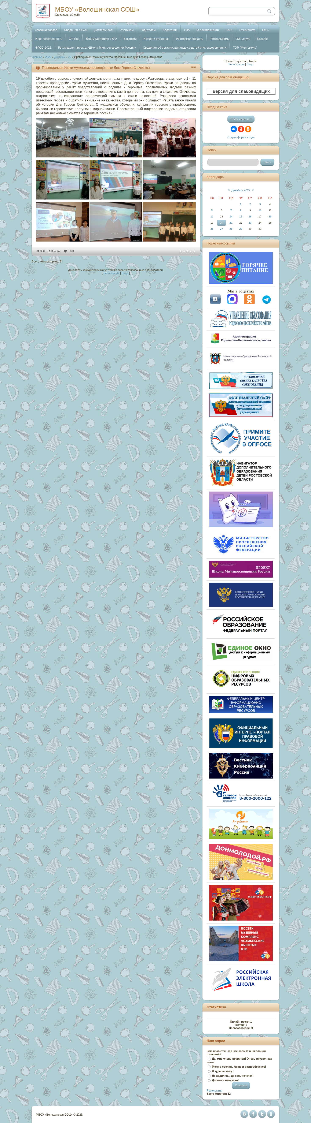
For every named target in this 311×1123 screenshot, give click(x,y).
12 (212, 216)
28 (231, 228)
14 (231, 216)
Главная (37, 57)
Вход (125, 273)
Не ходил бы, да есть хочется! (232, 1075)
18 (270, 216)
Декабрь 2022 (240, 190)
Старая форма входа (241, 137)
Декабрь (59, 57)
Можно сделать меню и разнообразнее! (239, 1066)
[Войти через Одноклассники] (248, 129)
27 (221, 228)
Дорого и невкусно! (225, 1080)
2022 (48, 57)
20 (69, 57)
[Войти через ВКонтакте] (234, 129)
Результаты (214, 1090)
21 (231, 222)
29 (240, 228)
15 (240, 216)
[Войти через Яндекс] (241, 129)
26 (212, 228)
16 (250, 216)
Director (56, 251)
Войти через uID (241, 119)
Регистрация (111, 273)
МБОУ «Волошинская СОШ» (97, 9)
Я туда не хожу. (222, 1071)
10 (260, 210)
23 (250, 222)
